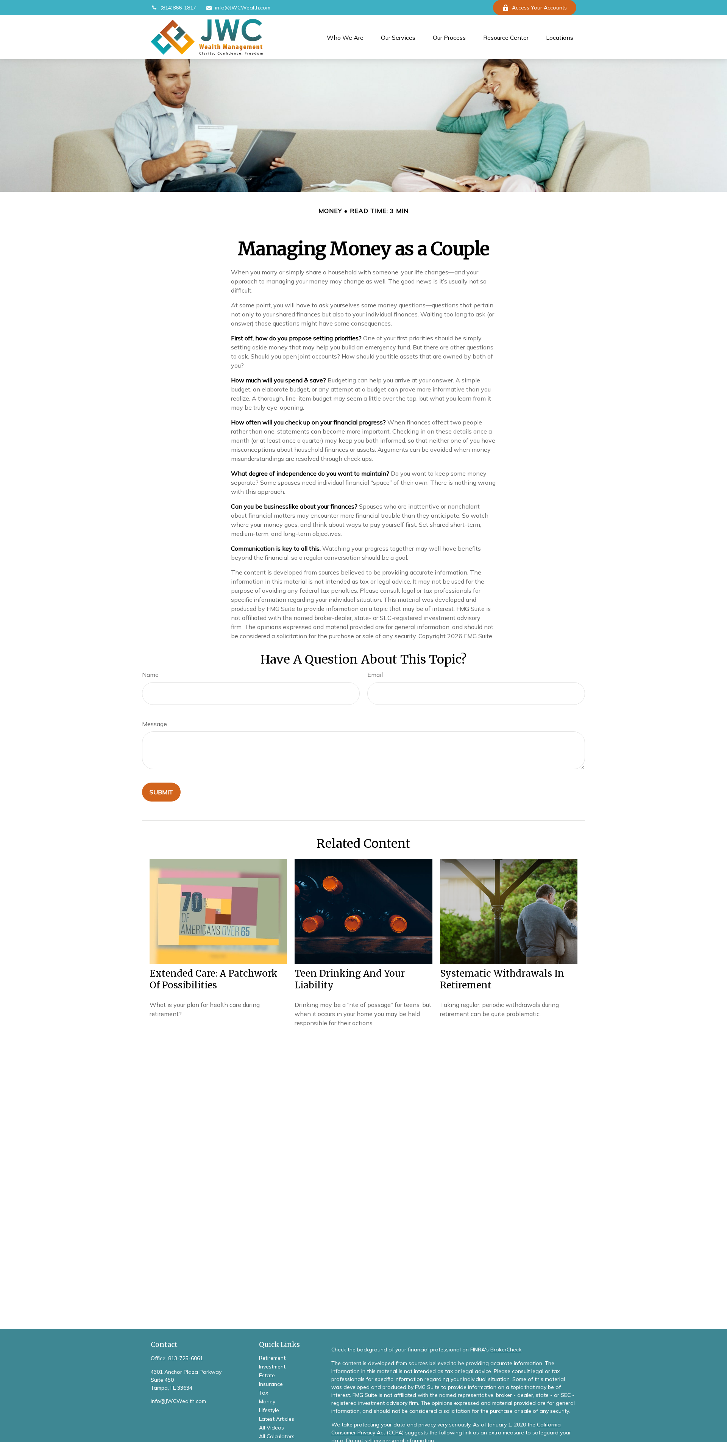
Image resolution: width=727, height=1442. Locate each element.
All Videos (271, 1427)
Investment (272, 1366)
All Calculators (277, 1436)
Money (267, 1401)
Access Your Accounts (539, 7)
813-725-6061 (185, 1358)
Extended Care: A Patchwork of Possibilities (214, 979)
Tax (263, 1392)
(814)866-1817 (178, 7)
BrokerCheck (505, 1349)
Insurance (271, 1384)
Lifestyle (269, 1410)
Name (150, 674)
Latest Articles (276, 1418)
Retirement (272, 1357)
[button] (345, 37)
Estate (267, 1375)
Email (375, 674)
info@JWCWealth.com (242, 7)
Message (154, 724)
